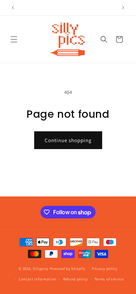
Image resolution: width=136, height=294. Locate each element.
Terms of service (109, 279)
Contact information (37, 279)
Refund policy (75, 279)
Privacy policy (105, 268)
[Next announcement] (123, 7)
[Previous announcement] (13, 7)
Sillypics (41, 268)
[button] (14, 39)
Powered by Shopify (67, 268)
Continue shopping (68, 140)
